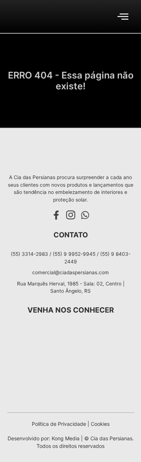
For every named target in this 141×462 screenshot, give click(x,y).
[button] (123, 16)
